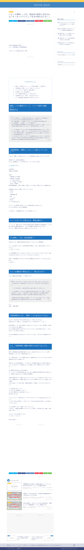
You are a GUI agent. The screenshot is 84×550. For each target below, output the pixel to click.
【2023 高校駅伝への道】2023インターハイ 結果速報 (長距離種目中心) (67, 29)
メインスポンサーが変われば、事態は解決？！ (25, 90)
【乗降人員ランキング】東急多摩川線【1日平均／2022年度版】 (67, 39)
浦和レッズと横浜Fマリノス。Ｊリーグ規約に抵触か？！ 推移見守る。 (31, 86)
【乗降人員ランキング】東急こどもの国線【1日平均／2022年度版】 (67, 34)
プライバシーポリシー (11, 548)
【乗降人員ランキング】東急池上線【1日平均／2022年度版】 (66, 43)
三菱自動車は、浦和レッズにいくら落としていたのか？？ (28, 88)
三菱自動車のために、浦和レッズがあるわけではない (27, 95)
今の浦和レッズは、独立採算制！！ (23, 92)
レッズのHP (11, 165)
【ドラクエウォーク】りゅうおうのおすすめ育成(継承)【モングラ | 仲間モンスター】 (67, 24)
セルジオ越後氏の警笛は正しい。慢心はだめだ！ (26, 93)
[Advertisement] (30, 34)
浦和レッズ (11, 11)
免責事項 (18, 548)
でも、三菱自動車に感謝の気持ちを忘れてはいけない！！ (28, 97)
